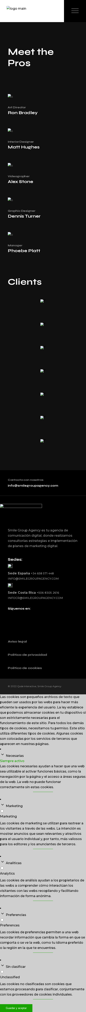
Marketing (14, 806)
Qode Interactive (26, 686)
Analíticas (14, 863)
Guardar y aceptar (16, 1008)
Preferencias (16, 915)
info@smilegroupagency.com (33, 485)
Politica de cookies (25, 668)
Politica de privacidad (27, 655)
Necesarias (15, 756)
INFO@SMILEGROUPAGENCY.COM (33, 578)
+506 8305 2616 (48, 593)
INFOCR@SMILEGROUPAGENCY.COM (35, 598)
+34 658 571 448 (42, 573)
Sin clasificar (16, 967)
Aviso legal (17, 641)
